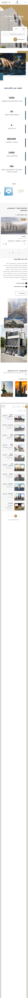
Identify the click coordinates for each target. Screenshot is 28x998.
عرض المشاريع (23, 379)
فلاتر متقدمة (21, 39)
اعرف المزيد (22, 293)
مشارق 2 (23, 236)
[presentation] (9, 252)
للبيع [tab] (24, 28)
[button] (12, 252)
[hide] (26, 406)
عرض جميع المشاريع (22, 214)
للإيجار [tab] (16, 28)
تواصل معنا (4, 2)
